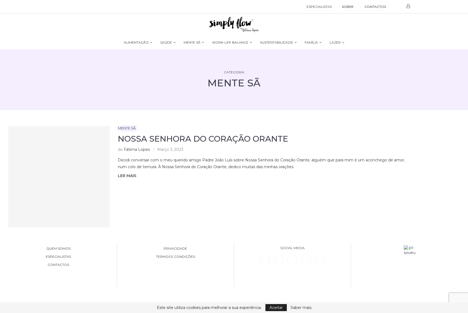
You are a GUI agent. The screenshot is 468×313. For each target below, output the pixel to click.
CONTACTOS (375, 7)
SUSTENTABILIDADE (276, 42)
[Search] (396, 6)
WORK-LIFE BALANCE (230, 42)
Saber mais (301, 307)
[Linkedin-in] (265, 259)
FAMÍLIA (311, 42)
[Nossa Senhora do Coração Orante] (59, 177)
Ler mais (127, 175)
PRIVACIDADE (175, 248)
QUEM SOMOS (58, 248)
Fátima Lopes (137, 149)
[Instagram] (292, 259)
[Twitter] (319, 259)
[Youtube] (306, 259)
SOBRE (348, 7)
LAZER (335, 42)
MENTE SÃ (192, 42)
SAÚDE (166, 42)
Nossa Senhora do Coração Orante (203, 139)
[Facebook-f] (279, 259)
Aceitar (276, 307)
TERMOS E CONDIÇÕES (175, 256)
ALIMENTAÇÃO (136, 42)
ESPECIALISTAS (319, 7)
